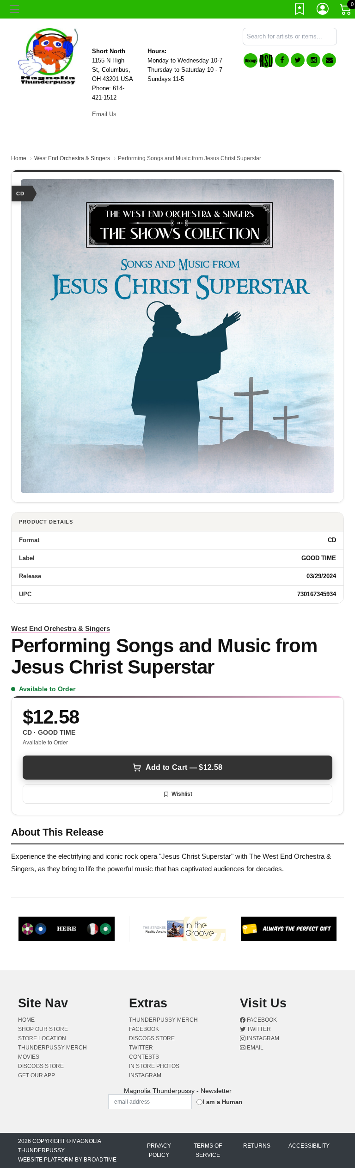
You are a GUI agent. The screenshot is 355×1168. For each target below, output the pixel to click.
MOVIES (28, 1057)
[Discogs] (250, 60)
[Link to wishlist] (300, 10)
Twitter (258, 1029)
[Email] (329, 60)
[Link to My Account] (323, 10)
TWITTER (141, 1047)
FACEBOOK (144, 1029)
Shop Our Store (43, 1029)
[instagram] (313, 60)
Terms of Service (208, 1150)
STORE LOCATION (42, 1038)
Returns (256, 1146)
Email (254, 1047)
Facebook (261, 1020)
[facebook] (282, 60)
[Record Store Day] (266, 60)
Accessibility (309, 1146)
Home (18, 158)
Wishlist (181, 794)
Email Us (104, 114)
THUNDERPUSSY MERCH (52, 1047)
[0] (346, 11)
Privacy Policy (159, 1150)
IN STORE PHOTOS (154, 1066)
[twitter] (298, 60)
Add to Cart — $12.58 (184, 767)
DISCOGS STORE (41, 1066)
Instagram (262, 1038)
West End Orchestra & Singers (72, 158)
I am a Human (222, 1102)
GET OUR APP (36, 1075)
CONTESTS (144, 1057)
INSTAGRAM (145, 1075)
